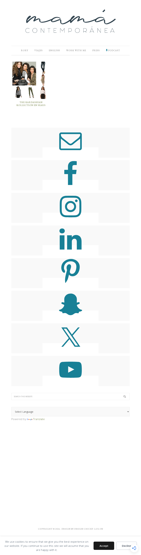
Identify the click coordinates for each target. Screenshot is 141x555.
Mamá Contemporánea (70, 21)
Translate (39, 419)
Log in (98, 529)
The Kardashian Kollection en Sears (31, 104)
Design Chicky (83, 529)
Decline (126, 545)
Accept (104, 545)
